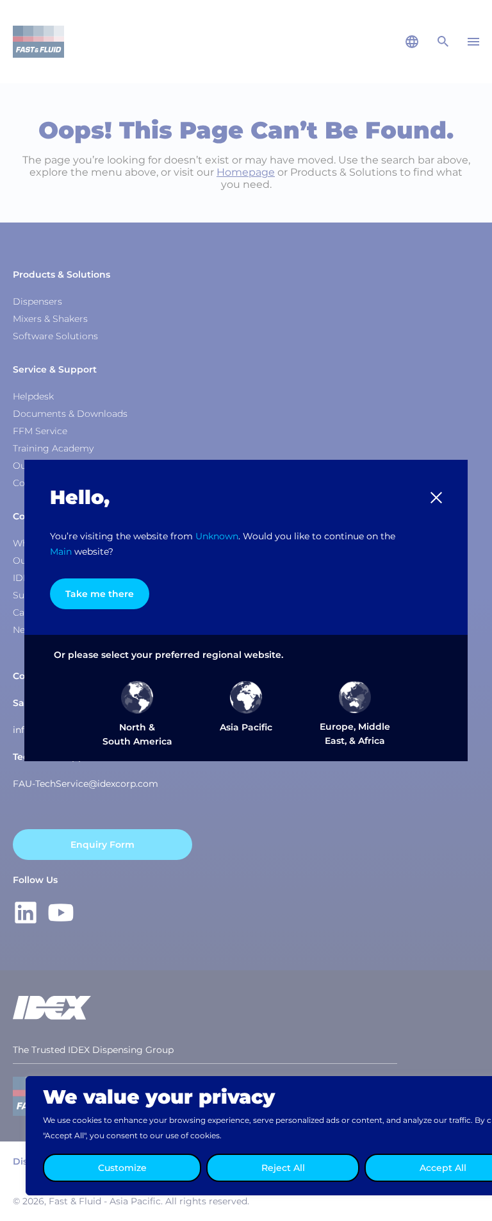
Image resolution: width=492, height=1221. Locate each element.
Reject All (283, 1168)
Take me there (99, 594)
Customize (122, 1168)
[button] (436, 497)
